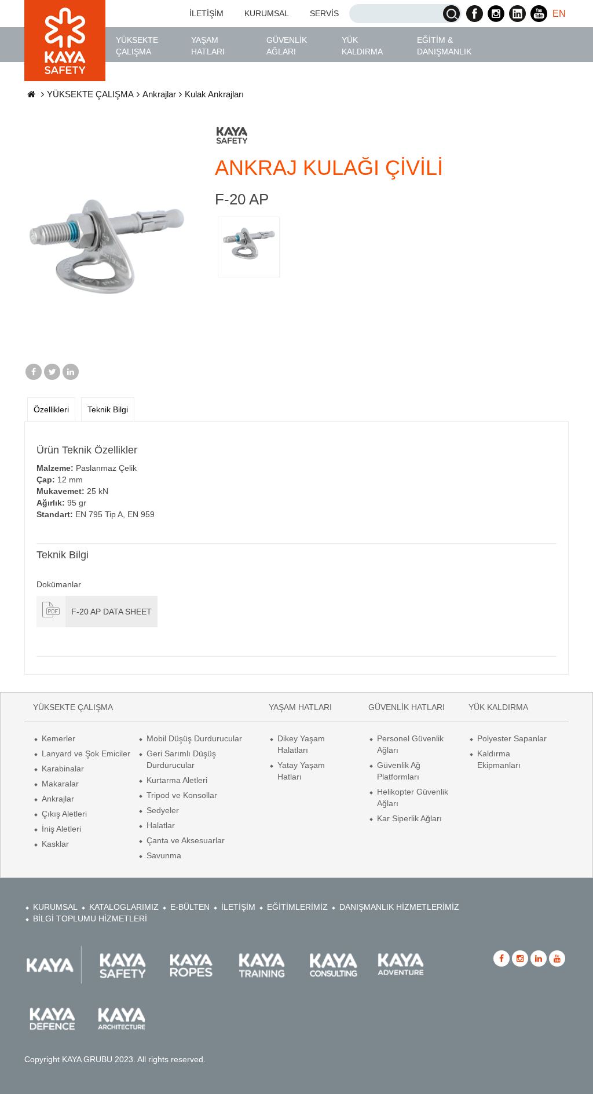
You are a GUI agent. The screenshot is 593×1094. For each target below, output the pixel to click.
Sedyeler (163, 810)
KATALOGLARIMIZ (124, 907)
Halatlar (161, 825)
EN (559, 14)
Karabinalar (63, 768)
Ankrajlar (159, 94)
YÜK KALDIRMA (362, 45)
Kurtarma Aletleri (177, 780)
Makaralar (60, 783)
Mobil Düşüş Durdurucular (194, 738)
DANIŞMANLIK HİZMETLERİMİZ (399, 907)
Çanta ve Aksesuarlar (186, 840)
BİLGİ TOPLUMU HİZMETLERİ (90, 918)
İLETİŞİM (206, 13)
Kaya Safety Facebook (474, 13)
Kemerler (58, 738)
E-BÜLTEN (190, 907)
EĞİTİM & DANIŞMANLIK (444, 45)
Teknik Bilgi (107, 409)
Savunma (164, 855)
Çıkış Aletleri (64, 813)
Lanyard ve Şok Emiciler (86, 753)
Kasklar (55, 843)
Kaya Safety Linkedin (517, 13)
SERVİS (324, 13)
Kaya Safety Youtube (538, 13)
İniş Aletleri (61, 828)
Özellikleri (51, 409)
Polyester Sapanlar (512, 738)
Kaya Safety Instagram (496, 13)
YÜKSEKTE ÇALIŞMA (137, 45)
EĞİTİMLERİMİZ (297, 907)
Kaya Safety (64, 40)
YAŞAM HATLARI (208, 45)
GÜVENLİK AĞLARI (286, 45)
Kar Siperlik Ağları (409, 818)
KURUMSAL (266, 13)
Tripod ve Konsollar (182, 795)
